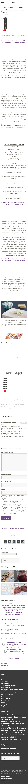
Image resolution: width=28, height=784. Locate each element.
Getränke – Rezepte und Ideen (9, 693)
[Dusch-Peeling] (7, 646)
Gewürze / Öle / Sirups (7, 694)
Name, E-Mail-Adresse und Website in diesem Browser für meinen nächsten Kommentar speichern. (13, 497)
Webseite (3, 489)
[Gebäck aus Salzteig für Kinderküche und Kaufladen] (7, 589)
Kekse (10, 726)
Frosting (18, 719)
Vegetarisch (20, 401)
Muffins (21, 728)
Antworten (23, 422)
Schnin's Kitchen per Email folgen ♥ (9, 554)
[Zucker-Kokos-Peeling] (20, 644)
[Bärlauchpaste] (20, 607)
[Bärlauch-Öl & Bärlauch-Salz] (14, 612)
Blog (24, 715)
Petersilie (17, 406)
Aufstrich (10, 403)
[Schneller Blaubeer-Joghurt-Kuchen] (7, 576)
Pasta (6, 730)
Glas (2, 726)
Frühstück (22, 404)
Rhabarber (3, 732)
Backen (15, 715)
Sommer (4, 737)
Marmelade (13, 728)
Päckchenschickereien (19, 730)
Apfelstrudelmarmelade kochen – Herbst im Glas (13, 633)
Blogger (3, 717)
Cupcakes (17, 717)
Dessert (23, 717)
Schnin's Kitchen (8, 2)
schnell (17, 408)
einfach (12, 404)
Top (25, 780)
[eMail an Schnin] (23, 544)
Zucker (18, 739)
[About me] (14, 535)
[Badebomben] (20, 651)
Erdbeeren (13, 720)
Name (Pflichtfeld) (6, 474)
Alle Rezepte (4, 681)
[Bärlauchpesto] (14, 604)
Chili (24, 403)
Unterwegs (4, 704)
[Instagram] (10, 544)
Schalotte (13, 408)
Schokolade (17, 732)
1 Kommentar (12, 15)
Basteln (3, 702)
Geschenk (13, 721)
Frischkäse (17, 404)
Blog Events (4, 706)
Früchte (22, 720)
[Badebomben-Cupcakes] (14, 642)
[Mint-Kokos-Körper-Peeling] (14, 653)
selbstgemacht (20, 734)
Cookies (7, 717)
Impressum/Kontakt (6, 776)
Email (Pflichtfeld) (6, 482)
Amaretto (3, 715)
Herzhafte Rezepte (6, 691)
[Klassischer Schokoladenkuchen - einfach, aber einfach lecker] (20, 589)
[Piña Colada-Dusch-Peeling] (14, 647)
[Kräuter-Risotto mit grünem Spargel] (14, 609)
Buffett (20, 403)
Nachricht (7, 452)
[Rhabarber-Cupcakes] (9, 607)
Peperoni (13, 406)
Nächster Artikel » (21, 528)
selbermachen (4, 734)
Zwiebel (21, 408)
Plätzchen (11, 730)
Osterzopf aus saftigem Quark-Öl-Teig (10, 623)
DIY (3, 719)
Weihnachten (7, 739)
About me (4, 678)
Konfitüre (18, 726)
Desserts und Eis (5, 687)
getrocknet (3, 406)
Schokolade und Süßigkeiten (9, 685)
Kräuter (8, 406)
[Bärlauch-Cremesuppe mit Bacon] (14, 614)
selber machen (12, 734)
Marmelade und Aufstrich (11, 401)
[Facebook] (5, 544)
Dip (9, 404)
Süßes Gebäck (5, 683)
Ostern (3, 730)
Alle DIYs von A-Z (5, 698)
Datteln (6, 404)
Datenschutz (4, 665)
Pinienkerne (4, 408)
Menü (25, 2)
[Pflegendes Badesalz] (10, 651)
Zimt (14, 739)
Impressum (4, 663)
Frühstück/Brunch (13, 399)
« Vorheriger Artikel (7, 528)
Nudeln (24, 728)
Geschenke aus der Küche (13, 723)
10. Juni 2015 (4, 15)
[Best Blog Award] (14, 658)
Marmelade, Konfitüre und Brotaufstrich (12, 689)
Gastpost (8, 721)
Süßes (8, 737)
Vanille (13, 736)
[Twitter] (18, 544)
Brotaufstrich (15, 403)
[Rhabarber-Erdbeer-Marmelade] (14, 611)
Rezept (8, 408)
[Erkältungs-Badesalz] (18, 646)
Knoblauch (14, 726)
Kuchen (4, 728)
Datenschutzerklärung (12, 513)
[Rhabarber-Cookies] (14, 605)
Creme (2, 404)
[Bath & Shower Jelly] (7, 644)
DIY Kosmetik (5, 700)
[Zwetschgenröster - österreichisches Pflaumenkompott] (20, 576)
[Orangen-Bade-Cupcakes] (14, 649)
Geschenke (18, 721)
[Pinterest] (14, 544)
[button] (5, 18)
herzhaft (5, 726)
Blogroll (3, 780)
